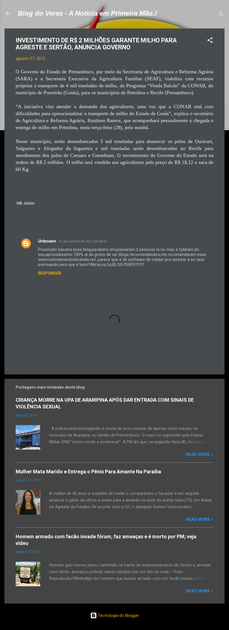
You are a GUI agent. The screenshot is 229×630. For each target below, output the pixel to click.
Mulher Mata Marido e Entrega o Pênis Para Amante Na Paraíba (88, 471)
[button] (210, 41)
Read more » (199, 454)
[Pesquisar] (221, 15)
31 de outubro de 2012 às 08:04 (82, 241)
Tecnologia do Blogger (118, 615)
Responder (49, 273)
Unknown (47, 241)
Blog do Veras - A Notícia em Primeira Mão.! (87, 13)
